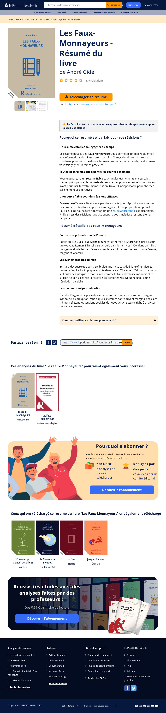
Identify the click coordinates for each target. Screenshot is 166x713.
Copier (127, 342)
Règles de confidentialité (101, 665)
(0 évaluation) (94, 80)
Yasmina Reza (56, 671)
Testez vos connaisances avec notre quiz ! (90, 104)
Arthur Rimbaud (57, 655)
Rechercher (114, 4)
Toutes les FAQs (97, 678)
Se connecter (151, 4)
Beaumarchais (56, 665)
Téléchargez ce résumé (87, 97)
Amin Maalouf (56, 660)
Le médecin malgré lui (22, 655)
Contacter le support (99, 671)
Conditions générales (99, 660)
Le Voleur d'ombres (20, 680)
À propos (131, 655)
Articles (131, 671)
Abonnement (134, 660)
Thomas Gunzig (57, 676)
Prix (129, 665)
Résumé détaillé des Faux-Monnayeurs (90, 225)
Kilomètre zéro (18, 665)
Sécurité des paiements (100, 655)
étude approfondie (124, 211)
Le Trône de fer (18, 660)
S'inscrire (133, 4)
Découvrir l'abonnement (122, 490)
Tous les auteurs (58, 683)
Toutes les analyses (20, 687)
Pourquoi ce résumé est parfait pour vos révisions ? (100, 137)
